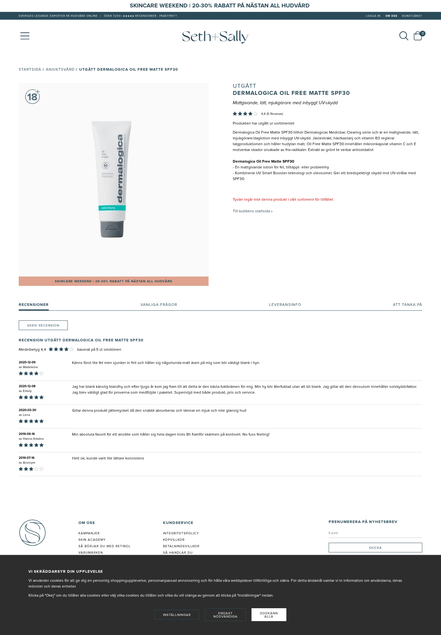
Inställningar (177, 615)
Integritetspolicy (181, 533)
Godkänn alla (269, 615)
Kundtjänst (412, 16)
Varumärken (90, 552)
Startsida (30, 70)
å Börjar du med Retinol (106, 546)
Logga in (373, 16)
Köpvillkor (174, 539)
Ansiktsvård (60, 70)
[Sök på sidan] (403, 36)
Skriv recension (43, 325)
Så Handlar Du (178, 552)
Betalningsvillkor (181, 546)
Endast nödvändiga (225, 615)
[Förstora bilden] (114, 180)
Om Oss (391, 16)
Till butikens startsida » (252, 211)
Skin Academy (92, 539)
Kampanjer (89, 533)
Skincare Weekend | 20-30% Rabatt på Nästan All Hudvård (113, 281)
